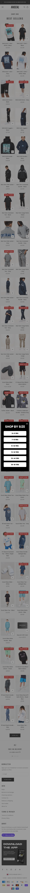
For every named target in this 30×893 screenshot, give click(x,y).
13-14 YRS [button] (15, 458)
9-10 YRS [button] (15, 446)
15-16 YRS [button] (15, 464)
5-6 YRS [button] (15, 433)
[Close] (27, 424)
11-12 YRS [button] (15, 452)
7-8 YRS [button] (15, 439)
